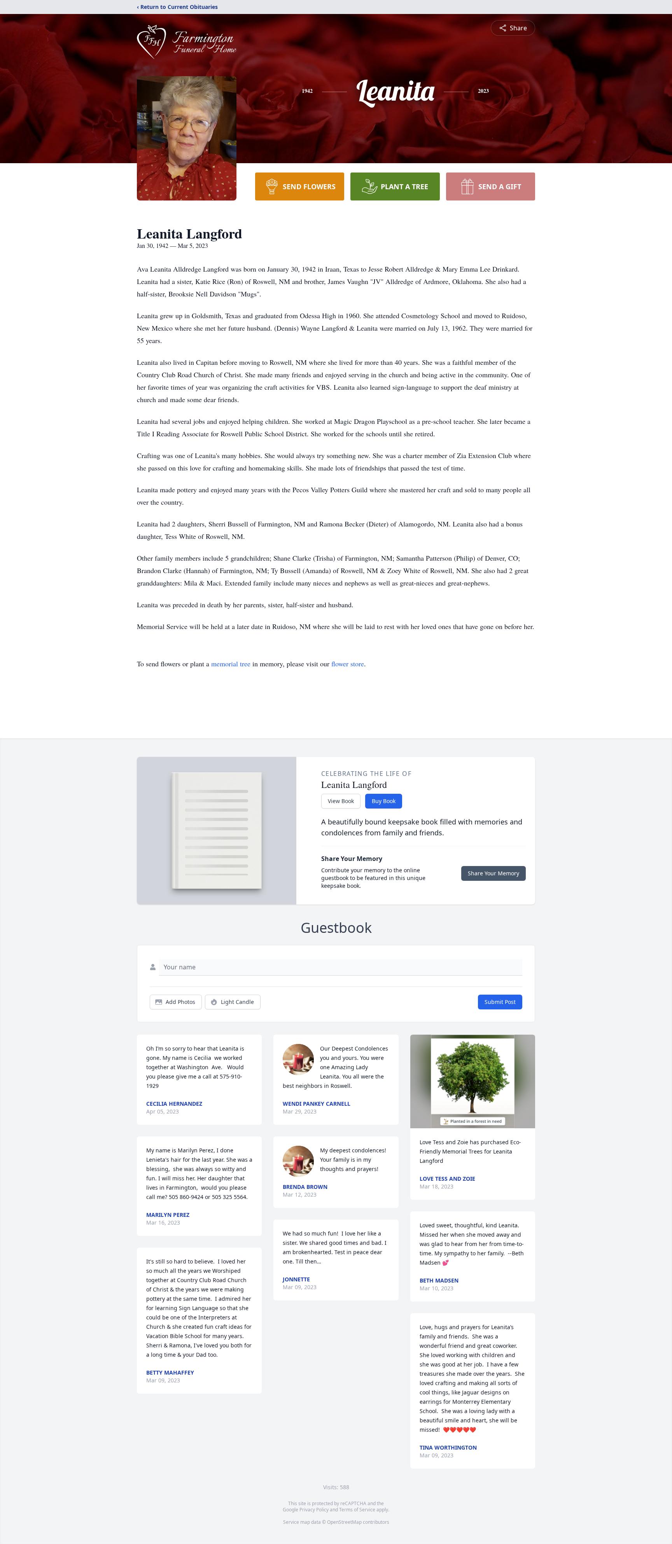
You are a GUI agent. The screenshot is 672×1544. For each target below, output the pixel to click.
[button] (472, 1081)
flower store (347, 663)
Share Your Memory (493, 873)
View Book (341, 801)
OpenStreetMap (344, 1522)
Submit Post (500, 1002)
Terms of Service (357, 1509)
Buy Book (384, 801)
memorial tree (230, 663)
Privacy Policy (314, 1509)
